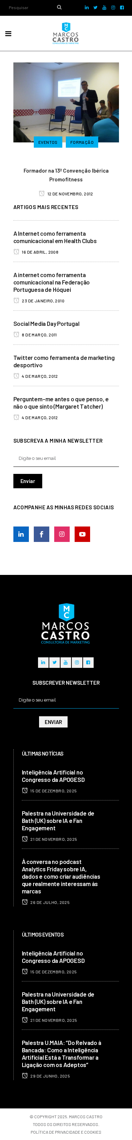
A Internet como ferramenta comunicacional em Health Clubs (55, 237)
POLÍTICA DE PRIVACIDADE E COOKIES (66, 1131)
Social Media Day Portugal (46, 323)
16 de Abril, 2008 (39, 251)
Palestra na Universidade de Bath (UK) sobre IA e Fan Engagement (58, 820)
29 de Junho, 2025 (50, 1075)
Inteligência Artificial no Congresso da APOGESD (53, 776)
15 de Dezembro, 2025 (53, 790)
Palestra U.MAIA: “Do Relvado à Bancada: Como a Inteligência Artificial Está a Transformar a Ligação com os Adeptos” (61, 1053)
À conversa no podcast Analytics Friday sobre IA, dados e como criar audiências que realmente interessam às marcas (61, 876)
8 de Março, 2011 (39, 334)
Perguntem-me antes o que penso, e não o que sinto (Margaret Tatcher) (61, 402)
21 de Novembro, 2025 (53, 839)
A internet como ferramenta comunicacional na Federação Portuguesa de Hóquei (51, 282)
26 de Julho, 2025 (50, 902)
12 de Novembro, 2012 (70, 193)
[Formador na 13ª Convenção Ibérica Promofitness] (66, 101)
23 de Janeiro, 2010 (42, 300)
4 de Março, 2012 (39, 376)
